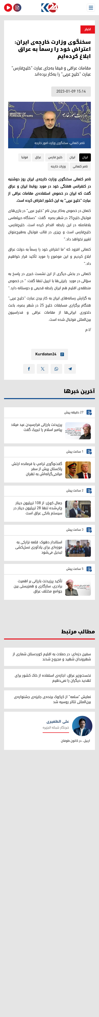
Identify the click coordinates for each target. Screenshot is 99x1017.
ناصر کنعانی (80, 166)
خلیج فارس (55, 157)
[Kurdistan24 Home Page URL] (49, 7)
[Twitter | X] (42, 369)
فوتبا (24, 157)
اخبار (88, 29)
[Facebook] (29, 369)
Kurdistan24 (45, 354)
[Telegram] (70, 369)
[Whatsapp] (56, 369)
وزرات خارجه (58, 166)
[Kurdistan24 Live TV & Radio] (8, 8)
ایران (85, 157)
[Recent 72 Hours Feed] (17, 8)
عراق (38, 157)
